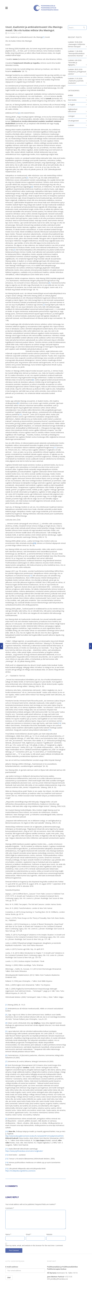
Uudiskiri (71, 125)
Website (49, 1234)
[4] (32, 187)
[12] (6, 1155)
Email (28, 1234)
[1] (43, 37)
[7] (44, 305)
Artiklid (70, 95)
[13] (30, 575)
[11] (55, 447)
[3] (27, 178)
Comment (9, 1208)
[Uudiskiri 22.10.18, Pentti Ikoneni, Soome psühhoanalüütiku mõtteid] (90, 646)
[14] (59, 723)
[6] (49, 283)
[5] (14, 250)
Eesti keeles (72, 100)
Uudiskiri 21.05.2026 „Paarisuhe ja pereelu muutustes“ (75, 80)
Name (8, 1234)
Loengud (71, 116)
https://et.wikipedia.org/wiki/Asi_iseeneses (20, 1171)
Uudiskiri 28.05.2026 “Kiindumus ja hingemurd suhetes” (77, 71)
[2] (19, 113)
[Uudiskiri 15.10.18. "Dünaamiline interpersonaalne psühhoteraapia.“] (1, 646)
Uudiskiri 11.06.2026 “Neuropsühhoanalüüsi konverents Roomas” (76, 53)
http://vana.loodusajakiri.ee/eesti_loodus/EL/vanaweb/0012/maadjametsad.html (34, 1136)
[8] (33, 380)
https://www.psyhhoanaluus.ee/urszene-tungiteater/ (24, 1151)
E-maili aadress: (11, 1267)
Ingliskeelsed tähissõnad (72, 110)
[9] (18, 403)
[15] (49, 730)
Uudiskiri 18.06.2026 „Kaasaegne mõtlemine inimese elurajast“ (76, 44)
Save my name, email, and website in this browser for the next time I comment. (34, 1245)
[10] (20, 414)
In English (71, 105)
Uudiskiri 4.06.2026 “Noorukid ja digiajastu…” (74, 62)
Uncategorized (73, 121)
